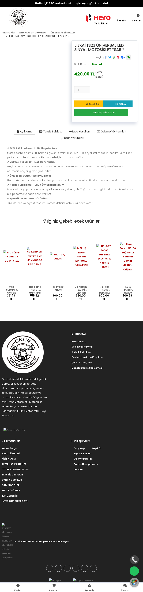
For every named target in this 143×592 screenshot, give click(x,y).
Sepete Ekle (92, 104)
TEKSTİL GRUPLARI (12, 474)
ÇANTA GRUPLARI (12, 480)
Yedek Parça (9, 448)
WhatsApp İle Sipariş (104, 112)
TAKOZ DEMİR (10, 495)
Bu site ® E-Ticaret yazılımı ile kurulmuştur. (42, 541)
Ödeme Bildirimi (83, 458)
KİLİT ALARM (9, 458)
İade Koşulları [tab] (81, 131)
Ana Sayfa (8, 32)
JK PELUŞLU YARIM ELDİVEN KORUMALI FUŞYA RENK (81, 290)
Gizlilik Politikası (81, 352)
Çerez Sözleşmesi (82, 362)
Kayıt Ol (96, 448)
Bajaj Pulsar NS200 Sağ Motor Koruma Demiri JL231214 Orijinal (128, 290)
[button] (136, 17)
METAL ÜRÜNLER (11, 490)
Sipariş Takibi (82, 453)
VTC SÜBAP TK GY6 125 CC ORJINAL (11, 290)
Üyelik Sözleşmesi (82, 346)
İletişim (78, 469)
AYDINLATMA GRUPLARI (32, 32)
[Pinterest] (93, 568)
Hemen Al (120, 104)
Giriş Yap (79, 448)
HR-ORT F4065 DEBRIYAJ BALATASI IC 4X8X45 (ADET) (104, 290)
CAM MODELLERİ (11, 485)
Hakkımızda (79, 341)
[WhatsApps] (49, 568)
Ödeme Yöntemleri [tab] (113, 131)
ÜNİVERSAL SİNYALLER (63, 32)
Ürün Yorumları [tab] (73, 138)
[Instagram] (75, 568)
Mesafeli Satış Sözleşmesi (87, 368)
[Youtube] (84, 568)
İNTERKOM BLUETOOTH (15, 501)
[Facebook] (58, 568)
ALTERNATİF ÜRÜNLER (14, 464)
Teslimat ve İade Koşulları (87, 357)
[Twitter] (67, 568)
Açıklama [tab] (26, 131)
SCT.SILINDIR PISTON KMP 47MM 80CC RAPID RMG (34, 290)
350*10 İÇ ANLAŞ (58, 288)
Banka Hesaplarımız (85, 464)
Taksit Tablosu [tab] (52, 131)
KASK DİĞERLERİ (11, 453)
